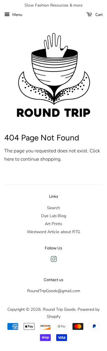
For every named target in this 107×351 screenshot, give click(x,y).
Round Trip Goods (59, 309)
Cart (98, 14)
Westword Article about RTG (53, 232)
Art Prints (53, 224)
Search (53, 208)
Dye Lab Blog (53, 216)
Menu (16, 14)
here (9, 159)
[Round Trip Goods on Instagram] (54, 260)
